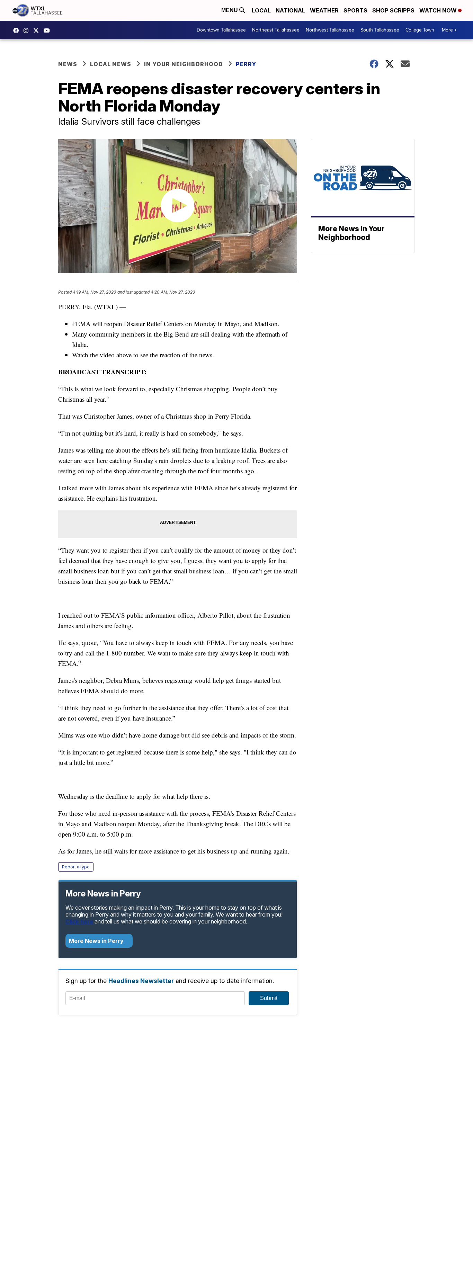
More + (449, 30)
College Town (419, 30)
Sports (355, 10)
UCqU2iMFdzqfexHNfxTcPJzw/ (48, 30)
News (67, 64)
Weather (324, 10)
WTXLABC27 (17, 30)
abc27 (37, 30)
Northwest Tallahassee (330, 30)
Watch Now (438, 10)
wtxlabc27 (28, 30)
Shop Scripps (393, 10)
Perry (246, 64)
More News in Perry (97, 940)
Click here (79, 921)
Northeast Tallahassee (276, 30)
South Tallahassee (379, 30)
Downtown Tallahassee (221, 30)
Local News (110, 64)
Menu (230, 10)
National (290, 10)
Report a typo (76, 866)
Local (261, 10)
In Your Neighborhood (183, 64)
